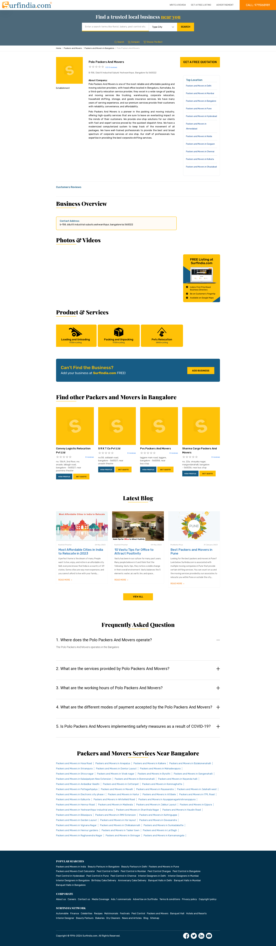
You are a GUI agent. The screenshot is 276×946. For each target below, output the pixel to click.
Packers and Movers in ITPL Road (197, 794)
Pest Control (138, 913)
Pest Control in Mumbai (133, 871)
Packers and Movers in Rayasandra (155, 789)
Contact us (84, 899)
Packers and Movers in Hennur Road (75, 804)
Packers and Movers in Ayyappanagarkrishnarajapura (166, 799)
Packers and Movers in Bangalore (99, 48)
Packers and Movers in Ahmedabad (196, 126)
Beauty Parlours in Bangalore (103, 866)
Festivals (125, 913)
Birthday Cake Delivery (103, 880)
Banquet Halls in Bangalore (71, 885)
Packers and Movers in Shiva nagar (75, 773)
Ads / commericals (121, 899)
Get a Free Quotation (200, 62)
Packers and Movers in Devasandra (158, 820)
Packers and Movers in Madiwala (115, 804)
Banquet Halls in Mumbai (187, 880)
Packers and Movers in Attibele (159, 794)
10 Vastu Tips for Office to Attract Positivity (134, 551)
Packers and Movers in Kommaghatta (162, 784)
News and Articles (132, 918)
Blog (145, 918)
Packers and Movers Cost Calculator (75, 871)
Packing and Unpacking (118, 341)
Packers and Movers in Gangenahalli (193, 773)
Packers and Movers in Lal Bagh (160, 830)
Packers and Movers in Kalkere (150, 763)
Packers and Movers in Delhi (198, 86)
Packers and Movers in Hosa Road (74, 763)
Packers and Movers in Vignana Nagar (76, 825)
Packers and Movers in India (71, 866)
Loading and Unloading (75, 341)
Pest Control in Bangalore (186, 871)
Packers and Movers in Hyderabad (201, 116)
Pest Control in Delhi (108, 871)
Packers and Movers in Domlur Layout (116, 768)
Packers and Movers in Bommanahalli (135, 779)
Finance (74, 913)
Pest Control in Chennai (123, 875)
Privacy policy (189, 899)
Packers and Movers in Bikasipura (74, 815)
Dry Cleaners (113, 918)
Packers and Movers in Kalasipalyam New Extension (83, 779)
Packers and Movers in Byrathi (154, 773)
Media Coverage (100, 899)
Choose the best (154, 42)
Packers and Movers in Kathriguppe (158, 815)
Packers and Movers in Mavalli (117, 789)
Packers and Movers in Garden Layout (76, 820)
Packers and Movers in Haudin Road (181, 809)
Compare (135, 42)
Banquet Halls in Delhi (160, 880)
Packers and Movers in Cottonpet (121, 784)
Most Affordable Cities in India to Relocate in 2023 (80, 551)
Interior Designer (65, 918)
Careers (72, 899)
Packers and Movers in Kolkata (200, 159)
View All (138, 596)
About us (61, 899)
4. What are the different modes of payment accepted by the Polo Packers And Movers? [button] (134, 707)
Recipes (98, 913)
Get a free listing (201, 5)
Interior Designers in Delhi (152, 875)
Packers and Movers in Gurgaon (200, 144)
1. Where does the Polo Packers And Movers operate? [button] (104, 640)
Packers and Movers (73, 48)
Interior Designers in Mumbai (183, 875)
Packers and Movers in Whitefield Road (114, 799)
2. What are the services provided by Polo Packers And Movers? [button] (112, 668)
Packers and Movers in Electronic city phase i (80, 794)
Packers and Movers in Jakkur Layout (156, 804)
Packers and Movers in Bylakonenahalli (190, 763)
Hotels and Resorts (196, 913)
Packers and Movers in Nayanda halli (177, 779)
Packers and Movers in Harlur (123, 794)
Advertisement (225, 5)
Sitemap (154, 918)
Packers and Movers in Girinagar (123, 835)
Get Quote (81, 477)
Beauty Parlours (84, 918)
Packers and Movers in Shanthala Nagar (137, 809)
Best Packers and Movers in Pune (191, 551)
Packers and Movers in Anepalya (112, 763)
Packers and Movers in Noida (199, 136)
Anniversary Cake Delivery (132, 880)
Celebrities (86, 913)
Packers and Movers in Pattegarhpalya (76, 789)
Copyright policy (207, 899)
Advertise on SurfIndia (145, 899)
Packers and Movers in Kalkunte (73, 799)
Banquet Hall (177, 913)
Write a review (178, 5)
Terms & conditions (169, 899)
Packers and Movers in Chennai (200, 151)
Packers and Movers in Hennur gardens (77, 830)
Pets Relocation (162, 341)
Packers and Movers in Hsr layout (118, 820)
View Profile (64, 477)
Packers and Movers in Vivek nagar (115, 773)
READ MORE (64, 580)
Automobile (62, 913)
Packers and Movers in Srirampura (74, 768)
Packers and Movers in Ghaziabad (201, 167)
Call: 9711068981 (258, 5)
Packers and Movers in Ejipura (196, 804)
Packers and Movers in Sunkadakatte (163, 825)
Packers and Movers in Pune (199, 108)
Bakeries (100, 918)
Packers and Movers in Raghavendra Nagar (79, 835)
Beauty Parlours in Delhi (134, 866)
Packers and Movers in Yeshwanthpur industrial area (84, 809)
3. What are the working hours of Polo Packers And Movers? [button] (109, 688)
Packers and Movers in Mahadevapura (160, 768)
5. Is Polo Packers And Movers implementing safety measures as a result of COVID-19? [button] (133, 726)
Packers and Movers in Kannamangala (164, 835)
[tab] (138, 646)
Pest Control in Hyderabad (70, 875)
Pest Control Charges (159, 871)
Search (185, 26)
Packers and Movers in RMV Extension (115, 815)
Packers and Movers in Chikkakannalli (120, 825)
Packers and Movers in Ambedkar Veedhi (77, 784)
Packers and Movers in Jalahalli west (197, 789)
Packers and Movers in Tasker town (120, 830)
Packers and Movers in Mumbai (200, 93)
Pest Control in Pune (97, 875)
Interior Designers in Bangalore (73, 880)
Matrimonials (111, 913)
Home (58, 48)
